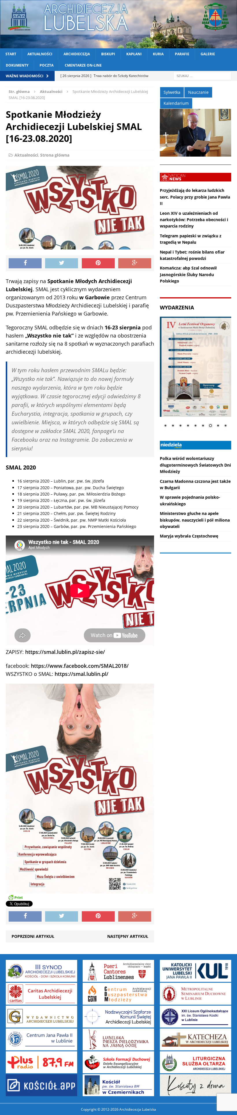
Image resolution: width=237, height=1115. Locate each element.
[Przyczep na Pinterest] (98, 263)
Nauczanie (198, 92)
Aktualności (39, 54)
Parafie (182, 54)
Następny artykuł (127, 936)
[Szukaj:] (202, 75)
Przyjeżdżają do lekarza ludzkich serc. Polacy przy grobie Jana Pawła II (195, 197)
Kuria (158, 54)
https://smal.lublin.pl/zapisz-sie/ (65, 651)
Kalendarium (176, 103)
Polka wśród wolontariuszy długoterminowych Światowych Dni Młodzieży (195, 465)
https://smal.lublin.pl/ (81, 673)
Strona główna (54, 155)
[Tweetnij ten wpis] (61, 263)
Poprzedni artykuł (33, 936)
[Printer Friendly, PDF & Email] (15, 897)
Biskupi (108, 54)
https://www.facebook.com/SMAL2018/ (80, 665)
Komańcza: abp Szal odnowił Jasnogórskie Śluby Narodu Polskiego (188, 274)
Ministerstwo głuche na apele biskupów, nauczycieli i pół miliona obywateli (195, 520)
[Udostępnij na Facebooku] (25, 263)
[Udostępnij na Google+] (134, 263)
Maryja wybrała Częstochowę (189, 536)
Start (10, 54)
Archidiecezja (77, 54)
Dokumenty (17, 65)
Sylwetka (172, 92)
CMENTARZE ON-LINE (83, 65)
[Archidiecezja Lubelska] (118, 24)
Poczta (46, 65)
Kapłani (134, 54)
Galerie (208, 54)
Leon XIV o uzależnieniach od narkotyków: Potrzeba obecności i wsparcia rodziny (194, 219)
